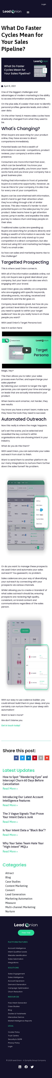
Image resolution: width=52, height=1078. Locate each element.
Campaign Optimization (18, 988)
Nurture (10, 911)
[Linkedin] (20, 1067)
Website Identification (17, 955)
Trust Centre (13, 1035)
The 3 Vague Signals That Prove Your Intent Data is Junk (23, 815)
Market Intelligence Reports (20, 1021)
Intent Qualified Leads (17, 952)
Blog (8, 877)
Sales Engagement (16, 973)
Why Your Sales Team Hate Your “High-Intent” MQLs (23, 845)
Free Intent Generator (17, 1003)
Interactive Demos (16, 1017)
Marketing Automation (18, 898)
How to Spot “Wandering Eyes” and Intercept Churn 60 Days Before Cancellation (25, 780)
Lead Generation (15, 894)
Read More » (10, 788)
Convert (10, 890)
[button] (28, 12)
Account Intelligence (17, 948)
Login (10, 1046)
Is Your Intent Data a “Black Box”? (24, 830)
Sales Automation (15, 959)
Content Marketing (16, 885)
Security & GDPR (15, 1039)
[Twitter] (32, 1067)
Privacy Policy (14, 1043)
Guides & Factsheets (17, 1013)
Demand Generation (17, 984)
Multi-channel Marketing (20, 907)
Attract (9, 873)
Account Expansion (16, 981)
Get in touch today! (10, 725)
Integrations (13, 962)
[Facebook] (26, 1067)
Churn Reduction (15, 991)
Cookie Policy (14, 1032)
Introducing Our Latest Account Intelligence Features (23, 798)
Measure (10, 902)
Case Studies (13, 881)
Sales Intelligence (15, 977)
